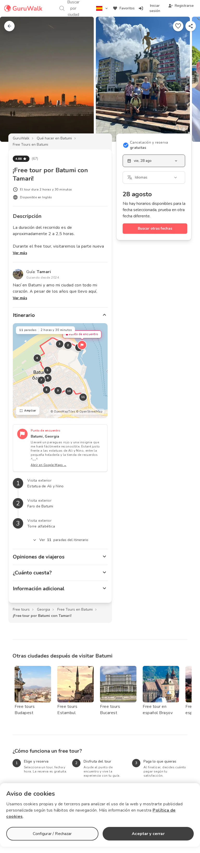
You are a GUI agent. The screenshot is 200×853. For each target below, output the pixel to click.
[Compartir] (190, 26)
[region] (60, 370)
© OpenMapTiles (63, 412)
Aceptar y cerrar (148, 834)
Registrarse (184, 5)
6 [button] (48, 378)
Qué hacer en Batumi (54, 138)
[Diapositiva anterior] (12, 79)
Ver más (20, 252)
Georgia (43, 609)
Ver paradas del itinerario (64, 539)
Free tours (21, 609)
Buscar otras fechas (155, 228)
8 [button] (47, 390)
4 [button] (37, 358)
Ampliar (30, 411)
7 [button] (41, 380)
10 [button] (69, 391)
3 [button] (60, 344)
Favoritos (127, 8)
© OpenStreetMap (89, 412)
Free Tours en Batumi (30, 144)
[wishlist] (178, 26)
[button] (82, 345)
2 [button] (68, 345)
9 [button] (58, 390)
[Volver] (9, 26)
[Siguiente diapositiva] (187, 79)
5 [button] (48, 370)
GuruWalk (21, 138)
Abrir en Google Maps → (48, 465)
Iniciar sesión (154, 8)
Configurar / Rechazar (52, 834)
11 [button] (83, 397)
